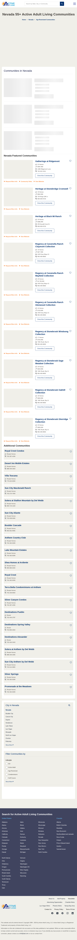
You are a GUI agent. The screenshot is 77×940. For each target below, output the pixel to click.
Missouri (41, 828)
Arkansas (5, 831)
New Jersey (42, 843)
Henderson (9, 723)
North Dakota (6, 858)
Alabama (4, 822)
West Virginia (24, 870)
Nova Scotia (60, 837)
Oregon (4, 867)
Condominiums (13, 774)
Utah (3, 888)
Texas (4, 885)
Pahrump (8, 741)
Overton (8, 738)
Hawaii (4, 852)
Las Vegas (9, 729)
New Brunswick (61, 831)
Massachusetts (25, 849)
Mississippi (41, 825)
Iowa (21, 831)
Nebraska (41, 834)
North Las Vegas (11, 735)
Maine (22, 843)
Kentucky (23, 837)
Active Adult (11, 767)
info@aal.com (24, 933)
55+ (9, 764)
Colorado (4, 837)
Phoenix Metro (57, 906)
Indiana (22, 828)
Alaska (4, 825)
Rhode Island (6, 873)
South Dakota (6, 879)
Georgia (4, 849)
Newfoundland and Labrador (65, 834)
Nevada (40, 837)
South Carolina (6, 876)
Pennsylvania (6, 870)
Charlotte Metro (70, 902)
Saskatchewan (61, 849)
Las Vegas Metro (45, 906)
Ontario (59, 840)
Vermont (22, 858)
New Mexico (42, 846)
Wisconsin (23, 873)
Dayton (8, 720)
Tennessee (5, 882)
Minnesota (41, 822)
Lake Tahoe (9, 726)
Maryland (23, 846)
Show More (9, 745)
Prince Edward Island (63, 843)
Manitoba (59, 828)
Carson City (9, 716)
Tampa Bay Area (70, 906)
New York (41, 849)
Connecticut (5, 840)
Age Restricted (12, 771)
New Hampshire (43, 840)
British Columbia (62, 825)
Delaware (5, 843)
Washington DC (25, 867)
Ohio (3, 861)
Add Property (61, 898)
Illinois (22, 825)
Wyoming (23, 876)
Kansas (22, 834)
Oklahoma (5, 864)
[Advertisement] (38, 35)
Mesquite (8, 732)
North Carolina (42, 852)
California (5, 834)
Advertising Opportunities (54, 902)
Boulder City (9, 713)
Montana (41, 831)
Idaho (21, 822)
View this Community (44, 175)
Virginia (22, 861)
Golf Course (12, 778)
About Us (51, 898)
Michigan (23, 852)
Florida (4, 846)
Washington (23, 864)
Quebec (59, 846)
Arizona (4, 828)
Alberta (59, 822)
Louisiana (23, 840)
